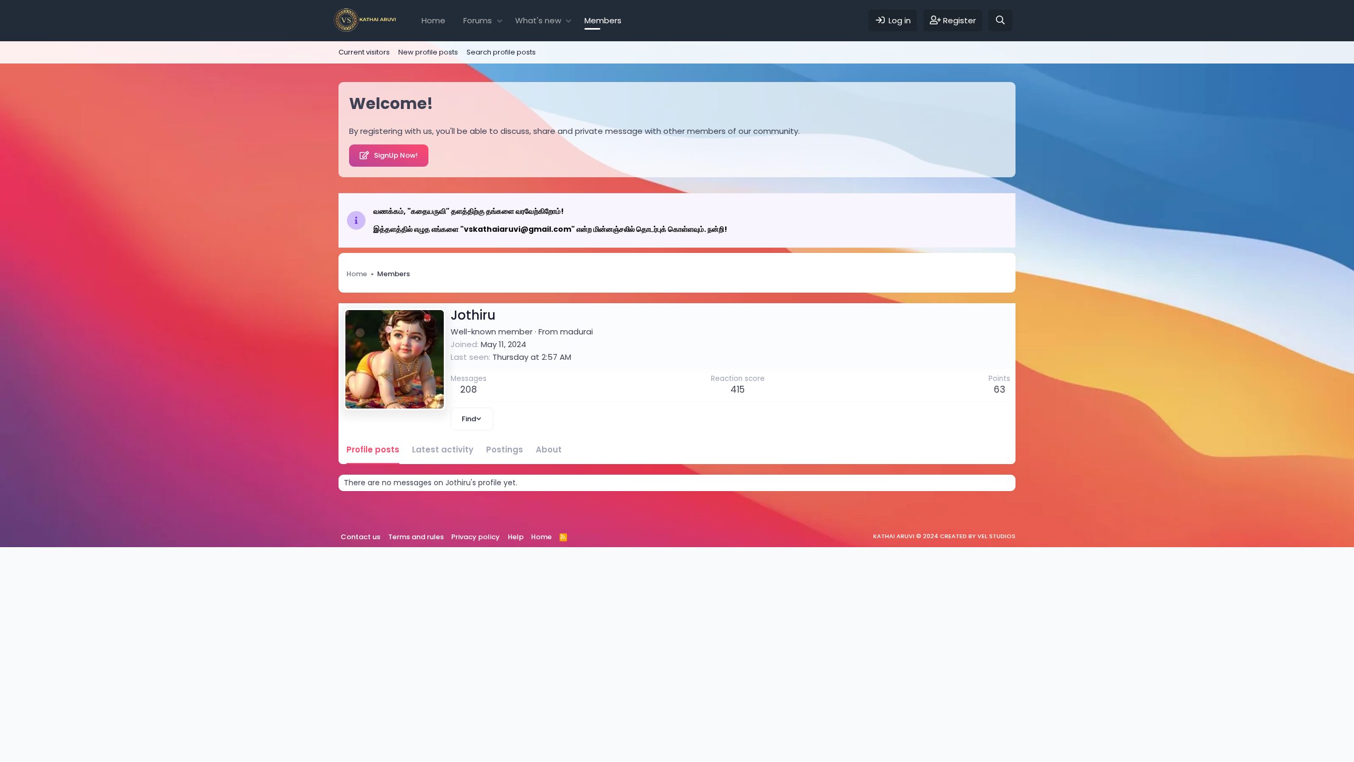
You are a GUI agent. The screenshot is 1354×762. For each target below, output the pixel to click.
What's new (538, 20)
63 (999, 389)
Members (602, 20)
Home (433, 20)
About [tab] (549, 449)
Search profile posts (501, 52)
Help (516, 537)
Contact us (360, 537)
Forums (477, 20)
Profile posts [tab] (372, 449)
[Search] (1000, 20)
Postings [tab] (504, 449)
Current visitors (364, 52)
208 (468, 389)
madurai (576, 331)
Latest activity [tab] (442, 449)
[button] (499, 20)
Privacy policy (475, 537)
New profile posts (428, 52)
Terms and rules (416, 537)
